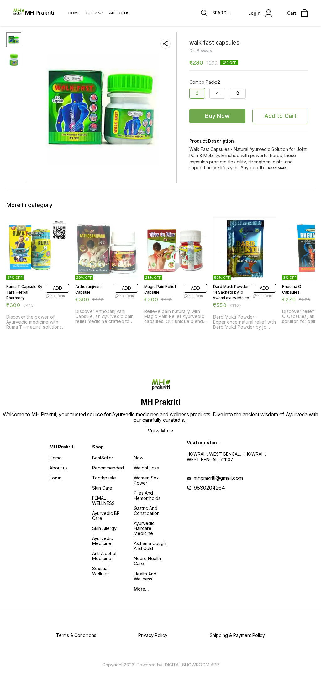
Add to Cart (280, 116)
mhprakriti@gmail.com (218, 478)
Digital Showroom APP (192, 664)
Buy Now (217, 116)
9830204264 (209, 487)
